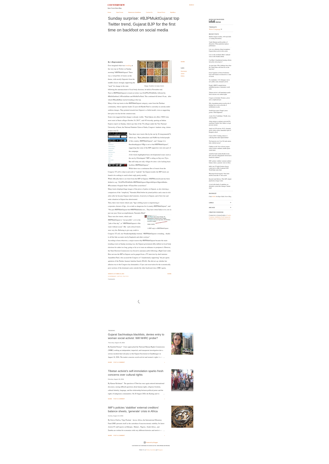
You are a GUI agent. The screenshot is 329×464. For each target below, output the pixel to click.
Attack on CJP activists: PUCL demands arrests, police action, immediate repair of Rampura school (220, 130)
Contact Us (149, 12)
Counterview (116, 5)
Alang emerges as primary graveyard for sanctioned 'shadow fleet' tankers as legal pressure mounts (220, 123)
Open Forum (119, 12)
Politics (183, 76)
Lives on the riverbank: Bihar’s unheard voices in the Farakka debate (219, 55)
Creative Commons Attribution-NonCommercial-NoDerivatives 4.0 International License (220, 217)
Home (109, 12)
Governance (184, 71)
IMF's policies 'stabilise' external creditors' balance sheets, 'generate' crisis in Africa (220, 162)
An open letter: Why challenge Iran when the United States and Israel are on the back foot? (220, 67)
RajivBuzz (173, 12)
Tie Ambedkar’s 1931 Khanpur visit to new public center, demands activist (219, 81)
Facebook (152, 450)
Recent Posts (161, 12)
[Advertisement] (150, 47)
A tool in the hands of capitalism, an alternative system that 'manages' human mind (219, 186)
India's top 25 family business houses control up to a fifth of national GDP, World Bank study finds (219, 168)
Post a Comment (119, 362)
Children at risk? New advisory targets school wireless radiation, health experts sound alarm (219, 148)
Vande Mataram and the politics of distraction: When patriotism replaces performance (219, 43)
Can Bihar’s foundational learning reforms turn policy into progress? (220, 61)
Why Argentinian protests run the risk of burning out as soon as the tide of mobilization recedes (220, 105)
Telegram (160, 450)
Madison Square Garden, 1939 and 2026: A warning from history (220, 37)
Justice (182, 73)
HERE (214, 196)
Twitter (148, 450)
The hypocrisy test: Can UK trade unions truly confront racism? (220, 142)
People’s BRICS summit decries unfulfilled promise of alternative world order (219, 87)
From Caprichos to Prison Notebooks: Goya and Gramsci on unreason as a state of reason (220, 74)
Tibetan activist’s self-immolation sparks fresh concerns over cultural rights (219, 93)
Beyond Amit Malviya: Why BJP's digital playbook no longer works (220, 180)
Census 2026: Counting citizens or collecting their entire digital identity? (219, 136)
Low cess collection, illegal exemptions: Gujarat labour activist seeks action (219, 50)
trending (128, 65)
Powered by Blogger (152, 442)
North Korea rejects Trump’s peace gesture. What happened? (218, 111)
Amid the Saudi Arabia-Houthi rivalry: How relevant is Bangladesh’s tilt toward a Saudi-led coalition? (220, 155)
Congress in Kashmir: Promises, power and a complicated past (219, 99)
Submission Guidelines (134, 12)
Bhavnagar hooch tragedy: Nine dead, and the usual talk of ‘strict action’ (219, 174)
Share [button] (183, 61)
